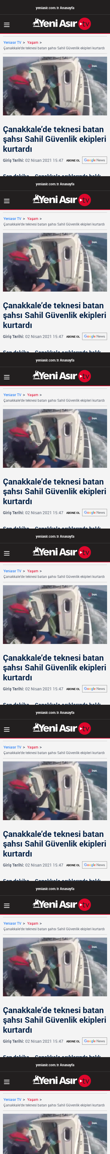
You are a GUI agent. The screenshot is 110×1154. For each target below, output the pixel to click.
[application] (55, 577)
